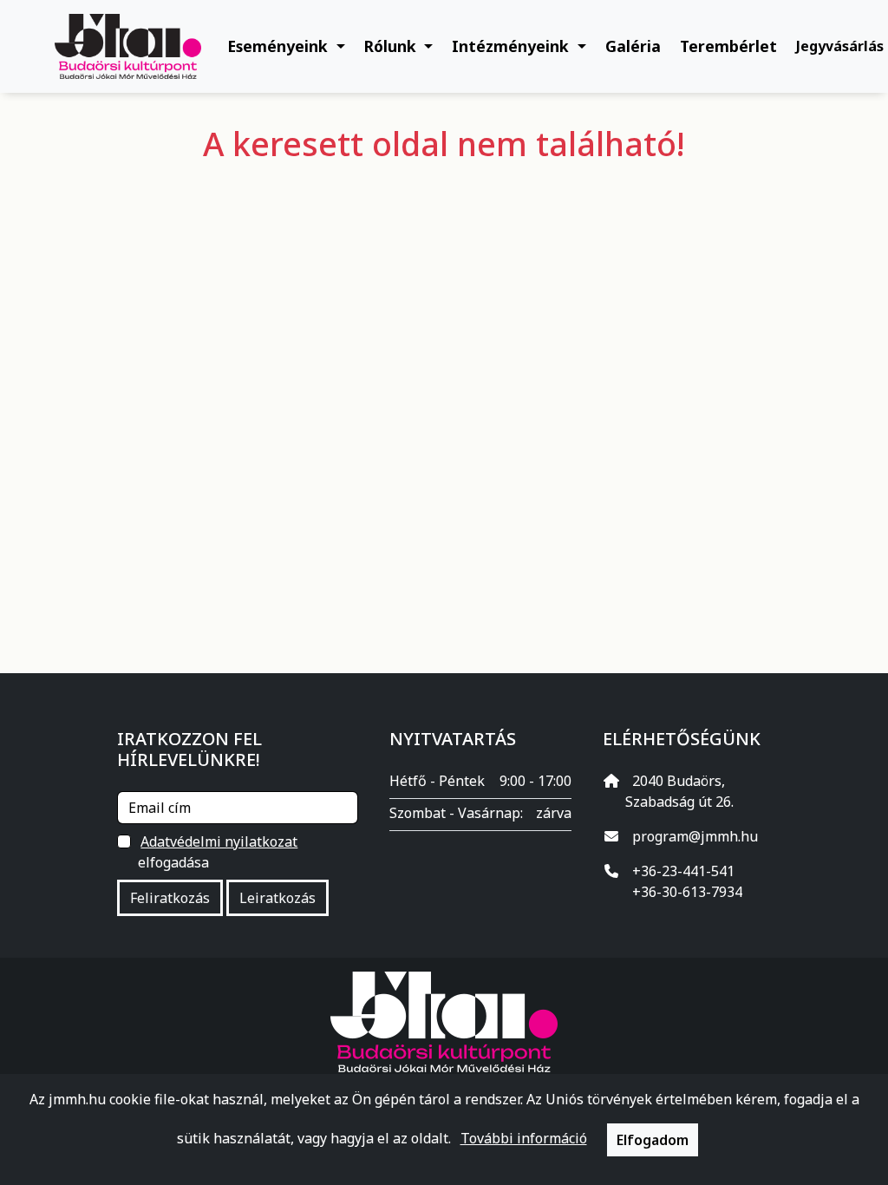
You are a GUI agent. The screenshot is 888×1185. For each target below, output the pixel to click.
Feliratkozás (170, 897)
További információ (523, 1138)
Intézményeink (512, 46)
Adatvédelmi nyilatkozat (218, 841)
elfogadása (217, 852)
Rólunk (392, 46)
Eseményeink (279, 46)
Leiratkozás (277, 897)
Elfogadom (653, 1139)
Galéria (633, 46)
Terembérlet (728, 46)
